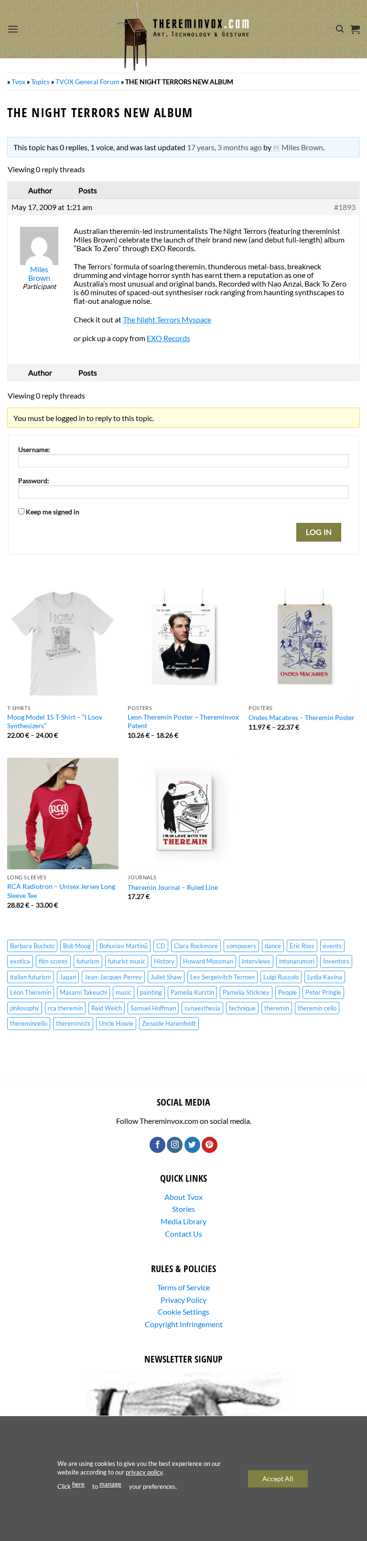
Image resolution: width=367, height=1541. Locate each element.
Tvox (18, 82)
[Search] (340, 29)
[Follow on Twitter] (192, 1145)
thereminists (73, 1023)
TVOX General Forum (87, 82)
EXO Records (168, 338)
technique (242, 1008)
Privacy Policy (183, 1299)
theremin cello (317, 1008)
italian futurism (30, 977)
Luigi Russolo (281, 977)
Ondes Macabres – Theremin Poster (301, 717)
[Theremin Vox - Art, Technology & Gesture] (183, 36)
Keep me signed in (52, 512)
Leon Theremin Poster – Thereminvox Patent (183, 721)
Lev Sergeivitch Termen (222, 977)
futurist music (126, 961)
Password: (33, 481)
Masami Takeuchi (83, 992)
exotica (20, 961)
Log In (319, 532)
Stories (183, 1208)
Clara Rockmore (196, 946)
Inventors (336, 961)
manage (110, 1484)
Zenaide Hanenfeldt (169, 1023)
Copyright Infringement (184, 1324)
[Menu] (13, 29)
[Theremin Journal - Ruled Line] (183, 813)
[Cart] (355, 29)
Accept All (277, 1478)
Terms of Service (183, 1287)
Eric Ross (302, 946)
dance (273, 946)
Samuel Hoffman (153, 1008)
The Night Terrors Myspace (167, 319)
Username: (34, 449)
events (332, 946)
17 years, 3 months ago (224, 147)
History (164, 961)
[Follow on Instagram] (175, 1145)
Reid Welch (106, 1008)
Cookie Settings (183, 1311)
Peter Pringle (323, 992)
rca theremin (65, 1008)
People (287, 992)
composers (241, 946)
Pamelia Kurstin (192, 992)
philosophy (24, 1008)
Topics (40, 82)
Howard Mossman (208, 961)
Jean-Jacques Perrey (113, 977)
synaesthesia (202, 1008)
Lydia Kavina (324, 977)
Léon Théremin (30, 992)
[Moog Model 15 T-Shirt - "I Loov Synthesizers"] (63, 644)
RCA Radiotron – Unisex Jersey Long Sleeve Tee (61, 890)
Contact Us (183, 1233)
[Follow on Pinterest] (209, 1145)
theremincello (28, 1023)
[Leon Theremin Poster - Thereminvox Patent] (183, 644)
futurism (87, 961)
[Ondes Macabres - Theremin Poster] (304, 644)
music (123, 992)
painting (151, 992)
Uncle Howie (116, 1023)
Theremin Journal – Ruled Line (173, 887)
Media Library (183, 1221)
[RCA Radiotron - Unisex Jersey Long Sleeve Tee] (63, 813)
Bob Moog (77, 946)
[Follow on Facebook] (157, 1145)
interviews (256, 961)
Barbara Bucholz (32, 946)
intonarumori (296, 961)
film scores (53, 961)
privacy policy (144, 1472)
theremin (276, 1008)
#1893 (345, 207)
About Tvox (183, 1196)
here (78, 1484)
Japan (68, 977)
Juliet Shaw (166, 977)
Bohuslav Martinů (123, 946)
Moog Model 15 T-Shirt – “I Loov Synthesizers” (54, 721)
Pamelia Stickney (246, 992)
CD (160, 946)
